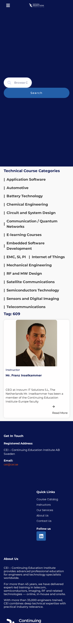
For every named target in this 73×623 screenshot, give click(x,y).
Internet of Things (48, 257)
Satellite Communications (31, 282)
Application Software (26, 179)
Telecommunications (26, 307)
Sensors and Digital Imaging (33, 298)
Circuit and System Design (31, 212)
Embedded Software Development (26, 246)
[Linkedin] (41, 536)
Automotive (17, 188)
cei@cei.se (11, 464)
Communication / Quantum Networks (32, 224)
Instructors (43, 505)
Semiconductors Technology (33, 290)
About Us (42, 515)
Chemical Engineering (27, 204)
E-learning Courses (24, 234)
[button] (8, 5)
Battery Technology (25, 196)
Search (36, 93)
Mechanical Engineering (29, 265)
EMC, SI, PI (16, 257)
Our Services (44, 510)
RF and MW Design (24, 273)
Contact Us (43, 521)
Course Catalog (47, 499)
